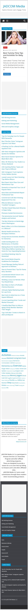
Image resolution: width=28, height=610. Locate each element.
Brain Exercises (5, 360)
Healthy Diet (12, 368)
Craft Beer (12, 363)
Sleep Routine (15, 383)
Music (19, 378)
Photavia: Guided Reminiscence (12, 213)
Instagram (17, 371)
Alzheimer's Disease (16, 355)
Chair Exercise (16, 360)
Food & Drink (5, 546)
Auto (3, 540)
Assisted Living (12, 358)
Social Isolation (22, 382)
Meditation (8, 373)
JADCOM (15, 50)
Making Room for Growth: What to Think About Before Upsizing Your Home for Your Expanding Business (13, 249)
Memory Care (6, 375)
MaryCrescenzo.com (21, 441)
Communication (5, 363)
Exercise (17, 365)
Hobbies (17, 368)
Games (24, 366)
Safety (20, 380)
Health (5, 47)
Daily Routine (18, 363)
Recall (16, 380)
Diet (11, 366)
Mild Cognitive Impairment (11, 378)
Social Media (5, 556)
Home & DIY (5, 553)
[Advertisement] (14, 96)
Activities (6, 355)
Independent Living (11, 371)
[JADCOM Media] (3, 21)
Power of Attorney (5, 380)
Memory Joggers (16, 375)
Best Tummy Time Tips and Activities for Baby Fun (13, 55)
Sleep (9, 382)
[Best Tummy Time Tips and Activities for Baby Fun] (14, 38)
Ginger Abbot (5, 369)
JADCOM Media (14, 6)
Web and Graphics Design (10, 127)
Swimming (12, 385)
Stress (4, 385)
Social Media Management (10, 124)
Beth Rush (22, 358)
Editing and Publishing (9, 120)
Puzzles (11, 380)
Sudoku (8, 385)
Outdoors (23, 378)
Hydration (4, 371)
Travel (16, 385)
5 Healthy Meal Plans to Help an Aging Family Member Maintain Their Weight (12, 307)
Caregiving (10, 360)
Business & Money (6, 543)
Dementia (6, 366)
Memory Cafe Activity (16, 373)
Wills (7, 387)
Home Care (23, 369)
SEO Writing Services (9, 117)
